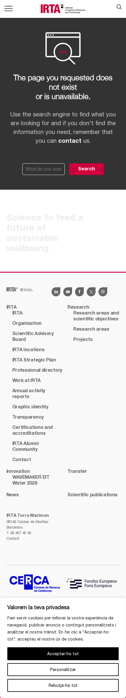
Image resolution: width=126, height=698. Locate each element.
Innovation (18, 472)
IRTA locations (28, 350)
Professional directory (37, 370)
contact (69, 141)
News (12, 495)
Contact (12, 538)
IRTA (11, 307)
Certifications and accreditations (32, 431)
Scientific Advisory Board (33, 337)
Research (78, 307)
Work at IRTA (26, 381)
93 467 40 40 (20, 533)
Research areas (91, 329)
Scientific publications (92, 495)
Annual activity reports (28, 394)
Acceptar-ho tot (63, 653)
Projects (83, 340)
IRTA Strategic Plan (34, 360)
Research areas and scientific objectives (96, 316)
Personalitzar (63, 669)
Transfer (77, 472)
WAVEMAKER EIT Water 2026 (31, 480)
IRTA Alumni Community (25, 447)
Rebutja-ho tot (63, 685)
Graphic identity (30, 407)
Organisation (27, 324)
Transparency (28, 417)
